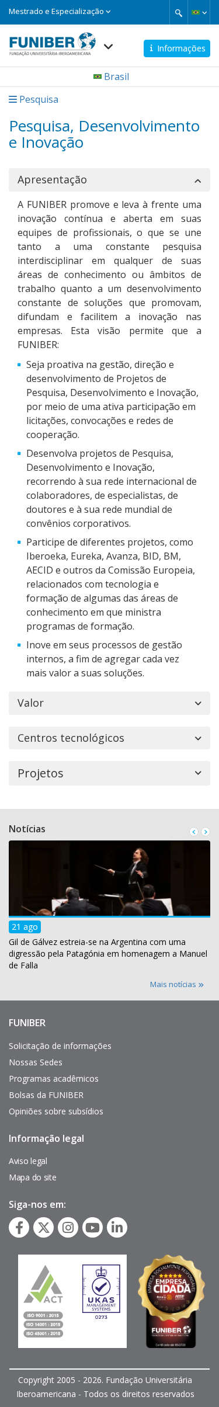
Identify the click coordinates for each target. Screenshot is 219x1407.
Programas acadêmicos (54, 1078)
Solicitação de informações (60, 1045)
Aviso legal (28, 1160)
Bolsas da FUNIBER (46, 1094)
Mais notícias (174, 984)
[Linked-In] (117, 1227)
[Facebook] (19, 1227)
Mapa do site (32, 1177)
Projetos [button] (41, 773)
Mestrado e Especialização (57, 11)
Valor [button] (31, 703)
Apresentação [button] (52, 180)
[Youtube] (92, 1227)
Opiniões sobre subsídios (56, 1111)
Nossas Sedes (35, 1062)
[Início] (52, 40)
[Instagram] (68, 1227)
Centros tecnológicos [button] (71, 738)
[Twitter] (43, 1227)
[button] (199, 12)
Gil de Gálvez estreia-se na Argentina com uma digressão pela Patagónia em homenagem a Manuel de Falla (108, 953)
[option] (109, 908)
